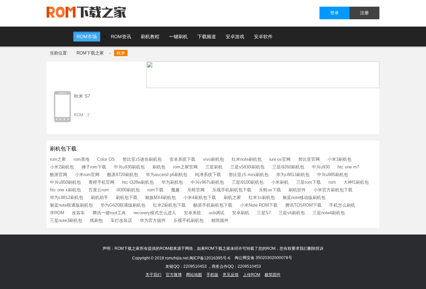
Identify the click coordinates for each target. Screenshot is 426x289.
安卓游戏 (235, 36)
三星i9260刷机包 (288, 166)
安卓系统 (192, 212)
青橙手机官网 (101, 182)
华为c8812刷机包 (66, 197)
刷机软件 (297, 189)
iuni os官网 (280, 159)
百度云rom (99, 189)
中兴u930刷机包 (129, 166)
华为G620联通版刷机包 (123, 205)
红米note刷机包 (247, 159)
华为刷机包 (172, 182)
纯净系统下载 (208, 174)
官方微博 (174, 274)
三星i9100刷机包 (248, 182)
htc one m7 (348, 166)
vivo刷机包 (213, 159)
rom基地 (82, 159)
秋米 (120, 52)
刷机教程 (150, 36)
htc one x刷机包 (65, 189)
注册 (364, 12)
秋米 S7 (82, 96)
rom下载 (155, 189)
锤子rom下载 (94, 166)
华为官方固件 (153, 220)
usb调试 (216, 212)
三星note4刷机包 (329, 212)
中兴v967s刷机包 (207, 182)
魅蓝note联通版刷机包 (71, 205)
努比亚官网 (309, 159)
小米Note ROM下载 (259, 205)
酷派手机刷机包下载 (212, 205)
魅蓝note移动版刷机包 (304, 197)
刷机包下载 (126, 197)
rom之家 (58, 159)
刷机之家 (232, 197)
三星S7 (264, 212)
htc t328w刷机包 (138, 182)
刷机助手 (99, 197)
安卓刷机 (240, 212)
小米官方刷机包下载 (333, 189)
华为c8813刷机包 (293, 174)
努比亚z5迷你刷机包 (142, 159)
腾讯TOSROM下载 (303, 205)
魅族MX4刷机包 (160, 197)
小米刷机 (280, 182)
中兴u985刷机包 (332, 174)
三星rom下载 (308, 182)
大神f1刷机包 (356, 182)
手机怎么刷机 (342, 205)
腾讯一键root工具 (109, 212)
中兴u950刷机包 (65, 182)
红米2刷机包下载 (169, 205)
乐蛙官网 (196, 189)
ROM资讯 (121, 36)
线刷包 (96, 220)
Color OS (106, 159)
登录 (334, 12)
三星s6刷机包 (292, 212)
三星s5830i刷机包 (247, 166)
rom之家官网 (185, 166)
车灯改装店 (121, 220)
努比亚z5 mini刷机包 (249, 174)
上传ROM (251, 274)
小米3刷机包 (339, 159)
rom (332, 182)
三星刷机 (214, 166)
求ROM (57, 212)
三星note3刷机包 (66, 220)
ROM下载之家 (90, 52)
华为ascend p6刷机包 (166, 174)
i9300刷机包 (128, 189)
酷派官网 (58, 174)
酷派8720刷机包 (122, 174)
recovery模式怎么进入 (154, 212)
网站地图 (194, 274)
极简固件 (273, 274)
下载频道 (206, 36)
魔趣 (175, 189)
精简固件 (220, 220)
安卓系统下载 (182, 159)
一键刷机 (178, 36)
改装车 (78, 212)
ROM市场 (87, 36)
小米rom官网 (87, 174)
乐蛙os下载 (270, 189)
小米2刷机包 (62, 166)
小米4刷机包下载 (199, 197)
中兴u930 (321, 166)
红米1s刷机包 (262, 197)
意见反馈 (231, 274)
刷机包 (158, 166)
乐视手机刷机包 (188, 220)
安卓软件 (263, 36)
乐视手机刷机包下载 (231, 189)
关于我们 (153, 274)
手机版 (212, 274)
